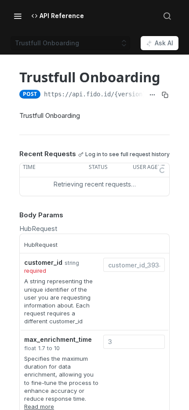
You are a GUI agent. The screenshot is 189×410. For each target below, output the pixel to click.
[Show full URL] (152, 95)
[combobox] (134, 265)
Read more (39, 406)
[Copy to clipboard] (165, 95)
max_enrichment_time (58, 339)
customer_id (43, 262)
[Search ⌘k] (167, 16)
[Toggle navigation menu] (18, 16)
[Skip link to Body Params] (13, 215)
